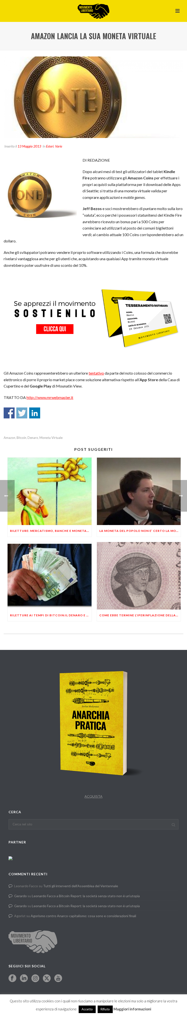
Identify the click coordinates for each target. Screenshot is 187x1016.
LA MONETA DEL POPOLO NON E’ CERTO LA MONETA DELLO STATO (140, 531)
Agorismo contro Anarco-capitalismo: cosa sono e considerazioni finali (83, 916)
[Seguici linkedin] (24, 978)
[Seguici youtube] (58, 978)
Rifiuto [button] (105, 1009)
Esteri (50, 146)
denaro (33, 437)
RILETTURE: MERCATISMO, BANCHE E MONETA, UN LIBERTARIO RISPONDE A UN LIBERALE (51, 531)
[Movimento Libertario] (93, 11)
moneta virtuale (51, 437)
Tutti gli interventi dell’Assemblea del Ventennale (80, 886)
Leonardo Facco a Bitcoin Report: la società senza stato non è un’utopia (86, 896)
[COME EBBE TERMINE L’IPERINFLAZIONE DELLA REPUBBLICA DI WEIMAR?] (139, 576)
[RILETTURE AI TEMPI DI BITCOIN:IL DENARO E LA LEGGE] (50, 576)
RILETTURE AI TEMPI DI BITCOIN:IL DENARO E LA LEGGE (51, 615)
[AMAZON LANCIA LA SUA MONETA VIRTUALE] (93, 97)
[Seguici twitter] (47, 978)
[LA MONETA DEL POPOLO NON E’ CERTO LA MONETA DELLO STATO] (139, 491)
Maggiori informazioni (132, 1009)
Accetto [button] (87, 1009)
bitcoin (21, 437)
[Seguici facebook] (12, 978)
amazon (9, 437)
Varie (58, 146)
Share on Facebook (9, 412)
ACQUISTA (93, 796)
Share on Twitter (21, 412)
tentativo (96, 373)
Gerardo (20, 896)
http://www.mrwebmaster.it (50, 397)
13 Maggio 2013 (29, 146)
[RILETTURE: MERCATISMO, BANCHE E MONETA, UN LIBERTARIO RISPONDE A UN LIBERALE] (50, 491)
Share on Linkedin (34, 412)
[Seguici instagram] (35, 978)
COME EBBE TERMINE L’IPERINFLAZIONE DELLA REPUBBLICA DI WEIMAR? (140, 615)
